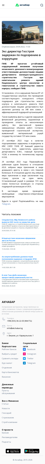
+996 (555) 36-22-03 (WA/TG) (19, 321)
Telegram (6, 204)
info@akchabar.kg (15, 328)
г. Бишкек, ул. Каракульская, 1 (20, 335)
